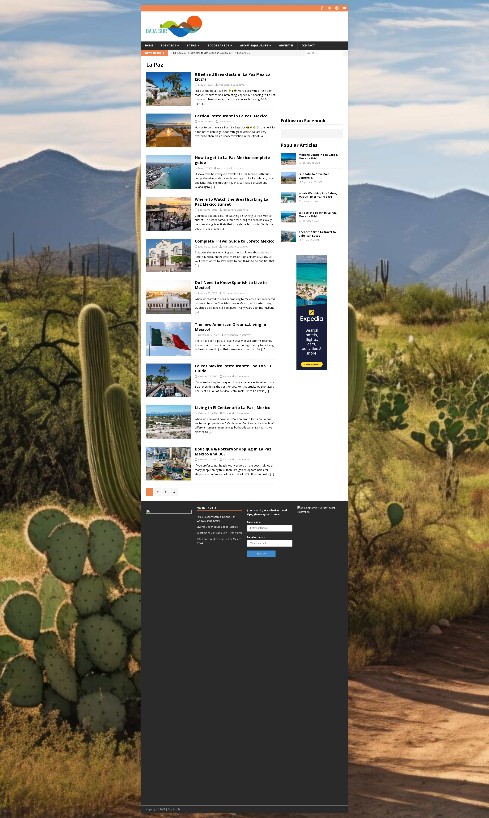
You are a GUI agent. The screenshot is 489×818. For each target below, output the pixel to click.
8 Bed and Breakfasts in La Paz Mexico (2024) (232, 77)
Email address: (256, 537)
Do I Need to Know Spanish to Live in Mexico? (231, 285)
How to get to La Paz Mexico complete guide (232, 160)
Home (149, 45)
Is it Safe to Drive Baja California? (314, 175)
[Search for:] (324, 52)
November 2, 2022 (208, 335)
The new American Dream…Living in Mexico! (230, 327)
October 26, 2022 (207, 376)
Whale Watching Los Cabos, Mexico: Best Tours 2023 (318, 195)
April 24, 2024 (205, 121)
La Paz (192, 45)
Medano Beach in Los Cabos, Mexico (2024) (318, 156)
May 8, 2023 (205, 168)
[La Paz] (168, 89)
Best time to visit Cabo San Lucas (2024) (219, 533)
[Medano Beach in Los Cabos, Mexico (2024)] (288, 159)
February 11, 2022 (311, 162)
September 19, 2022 (312, 182)
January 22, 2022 (310, 201)
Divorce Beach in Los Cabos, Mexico (217, 526)
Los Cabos (168, 45)
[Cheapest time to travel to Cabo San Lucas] (288, 236)
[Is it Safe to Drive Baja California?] (288, 178)
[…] (204, 103)
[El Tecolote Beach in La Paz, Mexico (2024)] (288, 216)
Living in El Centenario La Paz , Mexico (232, 407)
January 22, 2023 (207, 246)
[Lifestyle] (168, 297)
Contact (308, 45)
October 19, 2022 (207, 459)
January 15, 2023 (207, 293)
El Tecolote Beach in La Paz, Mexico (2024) (318, 214)
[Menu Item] (322, 8)
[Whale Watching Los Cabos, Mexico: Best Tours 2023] (288, 197)
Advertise (286, 45)
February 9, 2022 (310, 220)
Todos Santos (218, 45)
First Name (254, 522)
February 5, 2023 (207, 209)
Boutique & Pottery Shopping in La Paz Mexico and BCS (233, 451)
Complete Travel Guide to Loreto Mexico (234, 241)
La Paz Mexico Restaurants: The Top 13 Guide (233, 368)
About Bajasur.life (254, 45)
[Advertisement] (312, 85)
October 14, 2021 (310, 240)
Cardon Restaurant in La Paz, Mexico (231, 115)
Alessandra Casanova (231, 84)
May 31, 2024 (205, 84)
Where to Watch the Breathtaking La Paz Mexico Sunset (231, 202)
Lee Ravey (225, 121)
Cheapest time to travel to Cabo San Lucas (317, 233)
